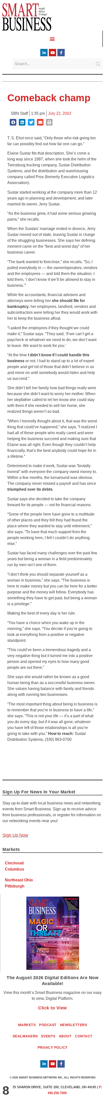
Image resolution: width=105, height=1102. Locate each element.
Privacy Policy (53, 1047)
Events (48, 1036)
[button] (52, 39)
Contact (84, 1036)
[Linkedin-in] (44, 52)
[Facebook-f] (61, 52)
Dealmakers (25, 1036)
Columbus (14, 869)
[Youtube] (52, 52)
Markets (27, 1025)
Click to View (52, 1007)
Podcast (48, 1025)
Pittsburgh (14, 886)
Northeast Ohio (19, 880)
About (65, 1036)
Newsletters (73, 1025)
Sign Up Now (15, 835)
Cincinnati (14, 863)
